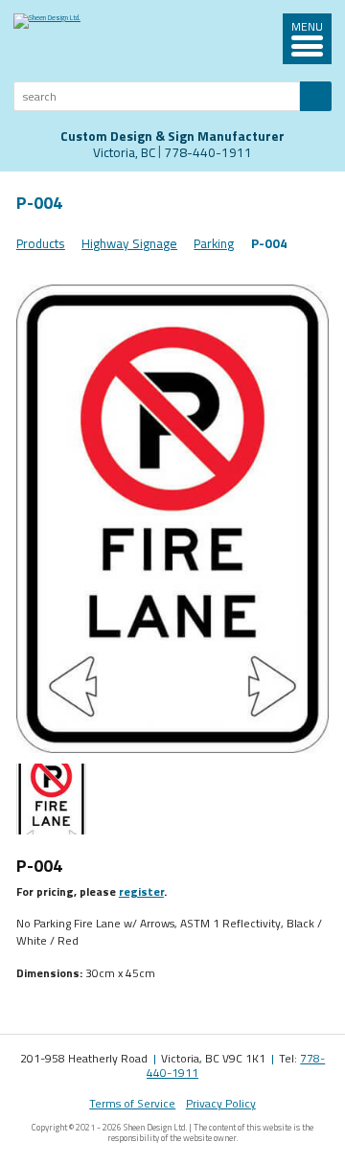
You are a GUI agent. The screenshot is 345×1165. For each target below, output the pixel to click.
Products (40, 243)
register (141, 891)
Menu (307, 27)
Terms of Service (132, 1103)
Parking (214, 243)
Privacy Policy (221, 1103)
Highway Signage (129, 243)
